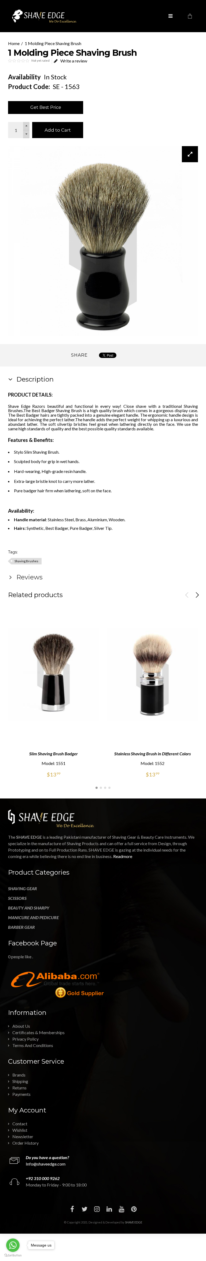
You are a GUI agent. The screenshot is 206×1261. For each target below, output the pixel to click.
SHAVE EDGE (133, 1222)
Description (34, 379)
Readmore (122, 856)
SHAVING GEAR (22, 888)
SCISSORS (17, 898)
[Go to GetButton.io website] (12, 1255)
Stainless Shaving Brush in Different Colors (152, 753)
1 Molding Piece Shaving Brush (53, 43)
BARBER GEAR (21, 927)
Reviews (29, 577)
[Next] (197, 595)
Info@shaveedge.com (45, 1163)
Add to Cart (58, 130)
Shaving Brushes (26, 561)
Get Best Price (45, 107)
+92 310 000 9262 (43, 1178)
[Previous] (187, 595)
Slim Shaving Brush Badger (53, 753)
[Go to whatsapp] (13, 1245)
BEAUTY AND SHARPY (28, 907)
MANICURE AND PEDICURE (33, 917)
